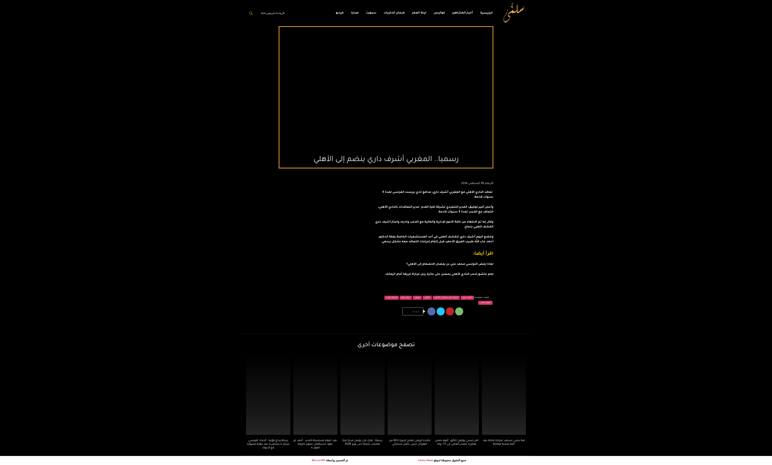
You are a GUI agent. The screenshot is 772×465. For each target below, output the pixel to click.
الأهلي (427, 298)
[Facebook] (431, 311)
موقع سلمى (485, 303)
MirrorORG (319, 460)
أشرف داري (467, 298)
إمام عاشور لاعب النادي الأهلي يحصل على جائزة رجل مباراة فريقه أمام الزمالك (439, 274)
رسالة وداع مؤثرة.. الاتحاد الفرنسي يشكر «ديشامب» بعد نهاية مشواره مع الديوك (268, 444)
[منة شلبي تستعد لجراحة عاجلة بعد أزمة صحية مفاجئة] (504, 395)
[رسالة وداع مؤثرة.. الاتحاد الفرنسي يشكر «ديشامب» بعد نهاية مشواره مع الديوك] (268, 395)
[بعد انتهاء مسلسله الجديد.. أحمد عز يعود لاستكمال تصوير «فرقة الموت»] (315, 395)
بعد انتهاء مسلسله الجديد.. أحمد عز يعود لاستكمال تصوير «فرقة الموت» (315, 444)
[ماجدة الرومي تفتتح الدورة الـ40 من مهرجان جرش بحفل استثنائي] (410, 395)
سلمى (417, 298)
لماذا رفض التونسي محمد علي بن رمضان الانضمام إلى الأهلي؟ (449, 264)
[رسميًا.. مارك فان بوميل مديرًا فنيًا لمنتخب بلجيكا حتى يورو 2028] (362, 395)
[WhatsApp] (459, 311)
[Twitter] (441, 311)
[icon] (323, 14)
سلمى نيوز (406, 298)
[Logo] (514, 13)
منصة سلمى (391, 298)
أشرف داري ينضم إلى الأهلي (446, 298)
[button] (251, 13)
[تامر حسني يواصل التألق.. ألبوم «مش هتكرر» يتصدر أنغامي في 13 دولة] (457, 395)
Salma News (425, 460)
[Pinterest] (450, 311)
